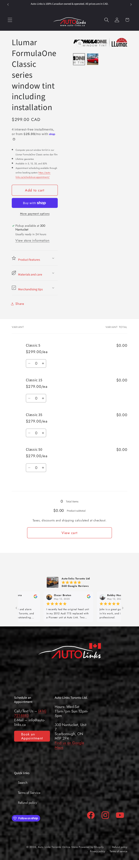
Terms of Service (29, 792)
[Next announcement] (131, 4)
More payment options (35, 214)
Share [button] (19, 303)
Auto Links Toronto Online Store (58, 847)
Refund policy (27, 802)
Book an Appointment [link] (32, 736)
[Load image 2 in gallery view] (92, 59)
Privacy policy (97, 851)
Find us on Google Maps (69, 745)
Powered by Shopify (91, 847)
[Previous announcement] (8, 4)
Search (23, 782)
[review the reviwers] (69, 597)
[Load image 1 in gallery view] (79, 59)
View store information (32, 240)
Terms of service (118, 851)
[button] (10, 20)
